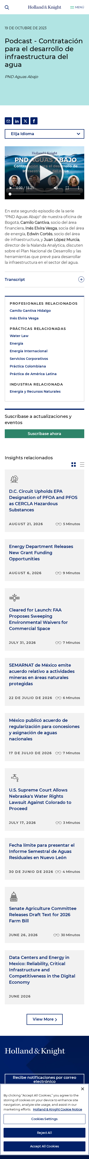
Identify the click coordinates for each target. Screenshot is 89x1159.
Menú (79, 7)
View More (43, 1019)
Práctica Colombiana (28, 366)
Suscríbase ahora (44, 433)
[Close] (82, 1089)
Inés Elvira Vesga (24, 318)
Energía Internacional (28, 351)
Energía (16, 343)
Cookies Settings (44, 1119)
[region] (44, 1119)
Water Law (19, 336)
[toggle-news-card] (73, 464)
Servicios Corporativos (29, 359)
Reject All (44, 1133)
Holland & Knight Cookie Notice (57, 1109)
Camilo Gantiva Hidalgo (30, 310)
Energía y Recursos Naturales (35, 391)
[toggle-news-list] (82, 464)
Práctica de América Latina (33, 374)
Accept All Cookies (44, 1146)
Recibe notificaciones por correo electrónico (44, 1079)
